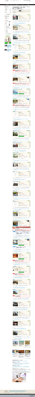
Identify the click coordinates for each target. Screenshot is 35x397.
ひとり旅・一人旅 (23, 366)
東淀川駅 (16, 119)
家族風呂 (7, 31)
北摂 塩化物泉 (15, 299)
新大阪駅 (18, 119)
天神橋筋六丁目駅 (15, 209)
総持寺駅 (26, 299)
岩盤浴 (14, 364)
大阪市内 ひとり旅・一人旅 (26, 277)
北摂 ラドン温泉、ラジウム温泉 (16, 32)
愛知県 (23, 390)
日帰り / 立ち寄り (7, 18)
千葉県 (13, 390)
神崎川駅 (15, 87)
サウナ (13, 366)
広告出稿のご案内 (20, 393)
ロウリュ (13, 364)
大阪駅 (16, 251)
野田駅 (19, 309)
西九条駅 (26, 309)
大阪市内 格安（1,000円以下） (16, 309)
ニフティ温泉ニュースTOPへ (27, 358)
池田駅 (26, 169)
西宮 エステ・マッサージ (20, 318)
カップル (23, 363)
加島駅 (23, 179)
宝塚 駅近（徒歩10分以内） (28, 128)
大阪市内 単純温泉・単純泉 (16, 277)
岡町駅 (22, 23)
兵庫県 (14, 390)
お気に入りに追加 (25, 18)
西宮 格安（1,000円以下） (27, 318)
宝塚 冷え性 (17, 169)
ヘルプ (27, 393)
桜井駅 (14, 140)
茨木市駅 (28, 299)
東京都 (17, 390)
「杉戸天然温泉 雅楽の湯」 (25, 371)
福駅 (22, 179)
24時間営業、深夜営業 (8, 28)
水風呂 (25, 366)
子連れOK (21, 363)
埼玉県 (11, 390)
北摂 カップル (20, 32)
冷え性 (27, 363)
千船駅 (21, 179)
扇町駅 (20, 209)
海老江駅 (24, 309)
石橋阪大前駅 (28, 169)
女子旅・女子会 (25, 363)
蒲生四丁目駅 (21, 338)
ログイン (28, 1)
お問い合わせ (29, 393)
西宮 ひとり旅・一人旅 (16, 318)
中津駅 (16, 237)
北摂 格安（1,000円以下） (27, 42)
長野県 (21, 390)
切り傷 (16, 364)
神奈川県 (10, 390)
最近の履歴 (28, 0)
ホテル (13, 363)
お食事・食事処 (15, 363)
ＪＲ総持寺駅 (24, 299)
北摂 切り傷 (18, 299)
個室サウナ (21, 364)
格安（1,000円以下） (20, 366)
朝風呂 (17, 364)
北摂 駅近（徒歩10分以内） (16, 23)
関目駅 (18, 338)
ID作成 (29, 1)
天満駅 (17, 209)
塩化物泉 (19, 364)
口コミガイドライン (24, 393)
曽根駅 (19, 23)
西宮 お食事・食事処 (23, 318)
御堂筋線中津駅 (20, 251)
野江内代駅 (17, 338)
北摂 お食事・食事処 (23, 42)
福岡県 (24, 390)
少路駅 (14, 75)
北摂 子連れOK (23, 32)
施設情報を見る (20, 18)
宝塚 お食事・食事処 (23, 128)
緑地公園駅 (29, 32)
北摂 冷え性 (20, 299)
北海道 (20, 390)
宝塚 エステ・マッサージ (20, 128)
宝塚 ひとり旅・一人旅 (16, 128)
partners (11, 395)
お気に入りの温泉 (25, 0)
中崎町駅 (19, 209)
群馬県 (15, 390)
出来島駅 (19, 179)
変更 (10, 10)
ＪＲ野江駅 (15, 338)
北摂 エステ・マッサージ (20, 42)
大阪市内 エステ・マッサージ (24, 287)
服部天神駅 (21, 23)
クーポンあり (18, 11)
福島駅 (14, 237)
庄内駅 (23, 23)
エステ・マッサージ (18, 363)
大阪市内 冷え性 (22, 277)
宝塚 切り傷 (15, 169)
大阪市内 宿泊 (20, 277)
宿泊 (6, 19)
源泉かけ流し (7, 32)
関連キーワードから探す (7, 392)
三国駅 (19, 119)
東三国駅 (18, 87)
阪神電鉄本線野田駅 (22, 309)
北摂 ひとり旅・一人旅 (26, 32)
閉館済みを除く (22, 11)
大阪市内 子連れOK (15, 287)
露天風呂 (27, 366)
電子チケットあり (14, 11)
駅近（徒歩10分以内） (16, 366)
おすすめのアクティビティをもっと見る (27, 347)
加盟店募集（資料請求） (17, 393)
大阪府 (18, 390)
